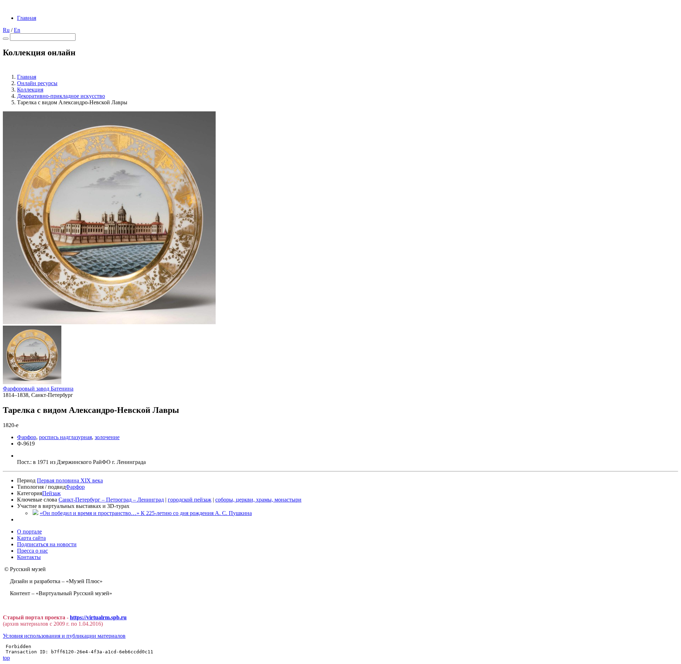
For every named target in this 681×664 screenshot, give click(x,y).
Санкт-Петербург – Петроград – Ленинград (111, 500)
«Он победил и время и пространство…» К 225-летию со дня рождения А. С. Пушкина (146, 513)
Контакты (29, 557)
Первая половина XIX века (70, 480)
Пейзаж (51, 493)
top (6, 658)
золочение (107, 437)
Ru (6, 30)
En (17, 30)
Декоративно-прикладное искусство (61, 96)
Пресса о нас (32, 551)
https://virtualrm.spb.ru (98, 617)
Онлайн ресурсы (37, 83)
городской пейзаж (189, 500)
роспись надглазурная (65, 437)
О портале (29, 532)
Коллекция (30, 90)
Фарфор (26, 437)
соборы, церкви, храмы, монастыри (258, 500)
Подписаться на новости (47, 544)
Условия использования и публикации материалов (64, 636)
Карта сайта (31, 538)
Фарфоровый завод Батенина (38, 389)
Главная (26, 18)
